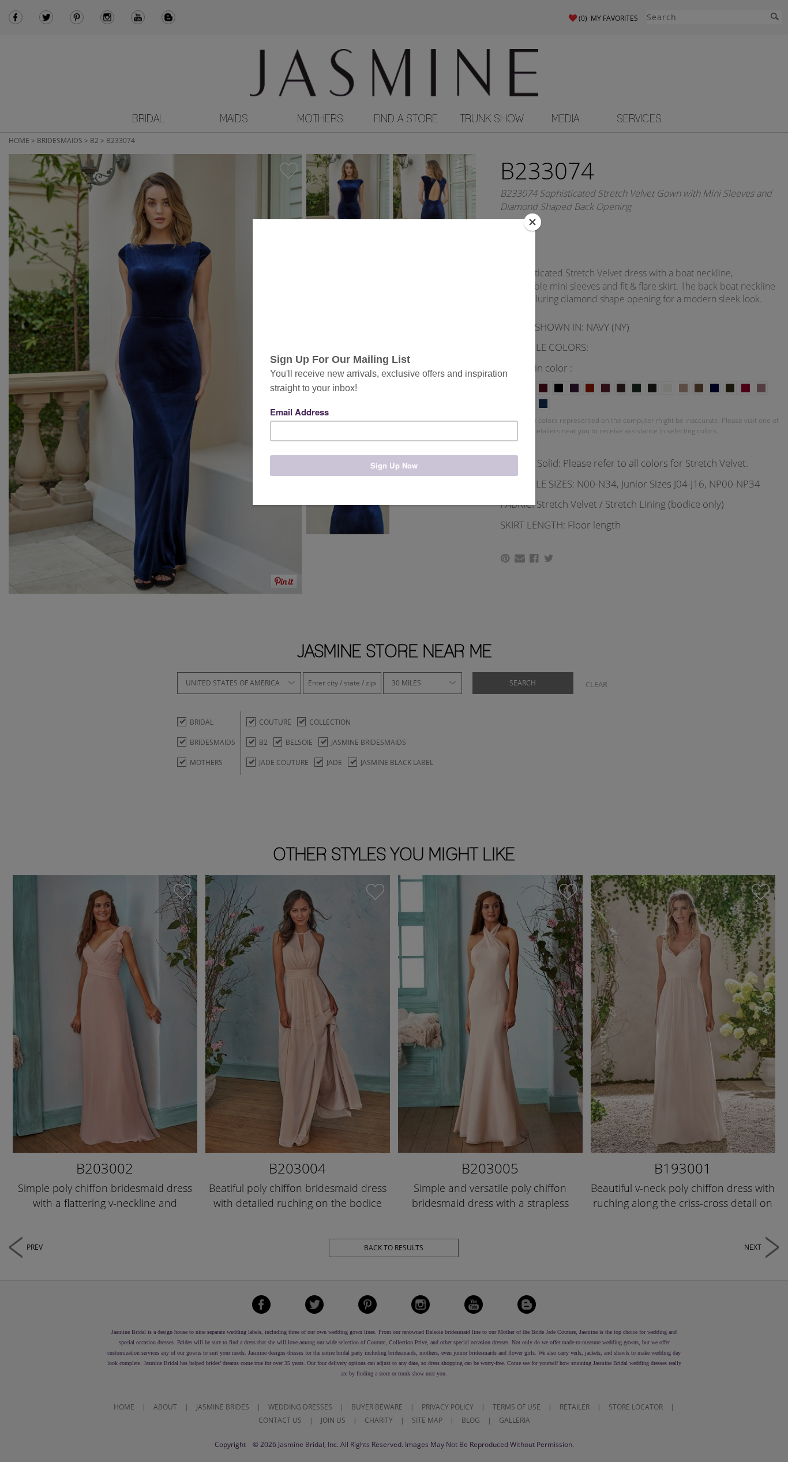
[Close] (532, 222)
